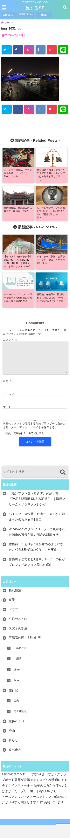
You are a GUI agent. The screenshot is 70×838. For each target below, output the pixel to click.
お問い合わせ (9, 15)
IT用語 (18, 658)
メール (9, 393)
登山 (12, 730)
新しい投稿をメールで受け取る (25, 433)
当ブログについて (26, 15)
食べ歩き (15, 749)
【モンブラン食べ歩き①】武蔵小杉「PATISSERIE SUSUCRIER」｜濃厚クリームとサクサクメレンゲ (37, 499)
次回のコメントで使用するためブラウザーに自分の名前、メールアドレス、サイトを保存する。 (34, 425)
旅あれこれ (16, 721)
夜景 (12, 599)
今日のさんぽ (18, 619)
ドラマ (13, 609)
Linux (17, 669)
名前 (7, 381)
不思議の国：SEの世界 (25, 637)
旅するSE (35, 7)
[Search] (62, 472)
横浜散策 (15, 590)
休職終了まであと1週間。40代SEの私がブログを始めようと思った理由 (37, 562)
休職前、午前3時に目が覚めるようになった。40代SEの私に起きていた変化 (37, 546)
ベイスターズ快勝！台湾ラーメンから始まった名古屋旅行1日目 (37, 516)
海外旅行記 (20, 711)
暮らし (13, 740)
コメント (10, 339)
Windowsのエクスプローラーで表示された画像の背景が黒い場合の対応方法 (37, 531)
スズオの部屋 (18, 628)
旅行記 (13, 690)
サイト (7, 406)
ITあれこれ (20, 647)
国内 (16, 700)
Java (16, 680)
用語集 (44, 15)
